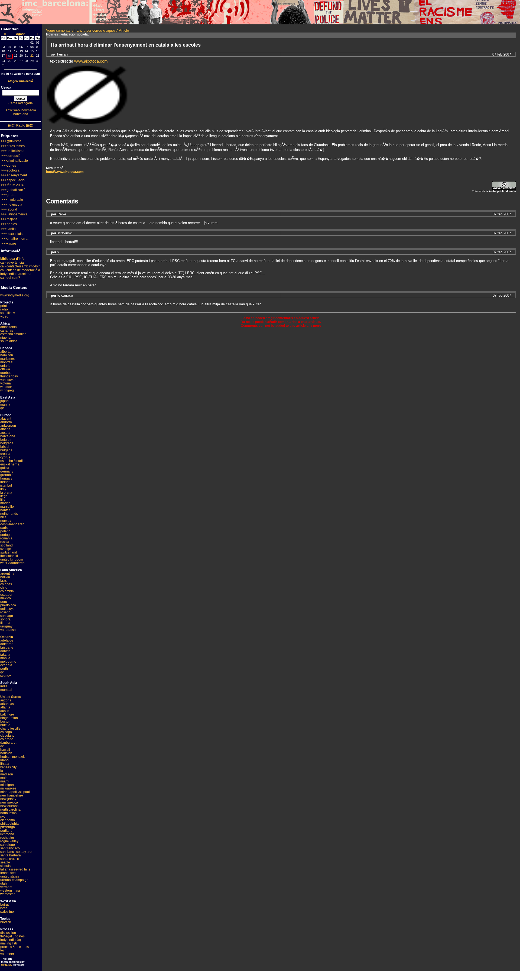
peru (3, 602)
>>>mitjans (9, 219)
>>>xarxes (9, 243)
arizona (5, 700)
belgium (6, 440)
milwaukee (8, 788)
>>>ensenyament (14, 175)
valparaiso (8, 630)
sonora (5, 619)
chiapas (6, 584)
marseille (7, 507)
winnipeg (7, 390)
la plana (6, 492)
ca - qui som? (10, 278)
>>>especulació (13, 180)
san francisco (10, 848)
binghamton (9, 718)
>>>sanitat (9, 229)
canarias (6, 330)
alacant (5, 418)
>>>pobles (9, 224)
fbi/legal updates (12, 936)
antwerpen (8, 426)
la (1, 771)
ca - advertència (12, 262)
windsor (6, 387)
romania (6, 538)
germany (6, 471)
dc (2, 746)
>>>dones (8, 165)
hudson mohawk (12, 757)
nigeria (5, 337)
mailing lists (9, 943)
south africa (8, 341)
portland (6, 831)
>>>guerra (9, 195)
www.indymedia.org (14, 295)
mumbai (6, 690)
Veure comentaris (59, 30)
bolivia (5, 577)
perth (4, 669)
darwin (5, 651)
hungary (6, 478)
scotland (6, 545)
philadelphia (9, 824)
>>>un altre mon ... (14, 239)
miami (4, 781)
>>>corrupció (11, 156)
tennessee (8, 873)
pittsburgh (7, 827)
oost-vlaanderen (12, 524)
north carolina (10, 809)
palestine (7, 912)
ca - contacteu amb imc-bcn (20, 266)
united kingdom (11, 559)
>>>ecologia (10, 170)
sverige (5, 549)
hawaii (5, 750)
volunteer (7, 954)
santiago (6, 616)
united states (9, 876)
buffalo (5, 725)
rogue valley (9, 841)
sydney (5, 676)
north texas (8, 813)
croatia (5, 454)
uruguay (6, 626)
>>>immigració (12, 200)
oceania (6, 665)
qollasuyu (7, 609)
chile (3, 588)
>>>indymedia (11, 204)
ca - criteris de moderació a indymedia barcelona (20, 272)
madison (6, 774)
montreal (6, 362)
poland (5, 531)
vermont (6, 887)
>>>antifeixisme (12, 151)
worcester (7, 894)
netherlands (9, 514)
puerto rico (8, 605)
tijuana (5, 623)
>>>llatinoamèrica (14, 214)
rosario (5, 612)
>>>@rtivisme (11, 141)
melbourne (8, 661)
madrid (5, 503)
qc (2, 408)
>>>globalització (13, 190)
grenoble (7, 475)
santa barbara (10, 855)
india (4, 686)
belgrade (7, 443)
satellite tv (7, 313)
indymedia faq (10, 940)
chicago (6, 732)
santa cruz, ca (10, 859)
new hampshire (11, 795)
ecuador (6, 595)
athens (5, 429)
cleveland (7, 735)
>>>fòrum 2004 (12, 185)
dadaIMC (6, 964)
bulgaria (6, 450)
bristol (4, 447)
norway (5, 521)
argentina (7, 573)
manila (5, 404)
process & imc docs (14, 947)
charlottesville (10, 728)
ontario (5, 366)
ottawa (5, 369)
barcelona (7, 436)
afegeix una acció (20, 81)
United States (10, 697)
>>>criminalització (14, 161)
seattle (5, 862)
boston (5, 721)
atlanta (5, 707)
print (3, 306)
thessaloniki (9, 556)
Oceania (6, 637)
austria (5, 433)
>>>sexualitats (11, 234)
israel (4, 908)
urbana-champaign (14, 880)
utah (3, 883)
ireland (5, 482)
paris (4, 528)
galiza (4, 468)
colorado (6, 739)
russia (4, 542)
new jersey (8, 799)
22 (32, 55)
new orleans (9, 806)
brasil (4, 580)
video (4, 316)
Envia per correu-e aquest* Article (102, 30)
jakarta (5, 654)
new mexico (9, 802)
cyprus (5, 457)
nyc (2, 816)
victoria (5, 383)
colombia (7, 591)
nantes (5, 510)
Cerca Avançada (20, 103)
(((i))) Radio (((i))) (20, 125)
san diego (7, 845)
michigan (7, 785)
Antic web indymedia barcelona (20, 112)
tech (3, 950)
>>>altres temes (13, 146)
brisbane (6, 647)
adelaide (6, 640)
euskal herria (10, 464)
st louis (5, 866)
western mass (10, 890)
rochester (7, 838)
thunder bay (9, 376)
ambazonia (8, 327)
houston (6, 753)
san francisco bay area (17, 852)
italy (3, 489)
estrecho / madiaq (13, 334)
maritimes (7, 359)
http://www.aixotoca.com (65, 172)
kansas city (8, 767)
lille (2, 499)
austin (4, 711)
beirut (4, 905)
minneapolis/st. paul (15, 792)
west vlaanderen (12, 563)
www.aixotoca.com (91, 61)
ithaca (4, 764)
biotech (5, 922)
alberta (5, 352)
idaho (4, 760)
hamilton (6, 355)
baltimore (7, 714)
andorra (6, 422)
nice (3, 517)
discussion (8, 933)
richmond (7, 834)
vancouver (8, 380)
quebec (5, 373)
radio (4, 309)
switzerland (8, 552)
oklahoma (7, 820)
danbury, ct (8, 743)
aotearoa (7, 644)
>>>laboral (9, 209)
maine (4, 778)
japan (4, 401)
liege (4, 496)
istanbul (6, 485)
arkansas (7, 704)
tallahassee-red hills (15, 869)
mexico (5, 598)
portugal (6, 535)
